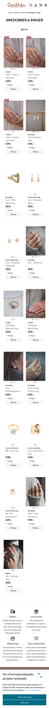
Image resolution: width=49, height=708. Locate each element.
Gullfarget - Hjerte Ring (33, 327)
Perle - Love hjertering (33, 515)
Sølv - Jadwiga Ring (11, 578)
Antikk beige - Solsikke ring (34, 389)
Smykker (23, 13)
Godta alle (24, 702)
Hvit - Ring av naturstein (34, 76)
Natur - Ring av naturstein (12, 76)
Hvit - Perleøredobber (12, 389)
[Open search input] (31, 5)
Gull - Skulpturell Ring (35, 452)
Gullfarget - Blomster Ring (11, 327)
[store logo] (16, 5)
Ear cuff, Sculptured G (11, 515)
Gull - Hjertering (35, 262)
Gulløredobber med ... (34, 139)
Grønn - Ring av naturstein (12, 139)
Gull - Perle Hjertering (10, 201)
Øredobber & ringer (34, 13)
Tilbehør (16, 13)
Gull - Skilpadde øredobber (12, 264)
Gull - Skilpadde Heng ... (35, 201)
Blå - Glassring (11, 450)
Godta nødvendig (24, 697)
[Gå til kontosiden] (36, 5)
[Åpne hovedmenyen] (46, 5)
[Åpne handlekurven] (40, 5)
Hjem (10, 13)
